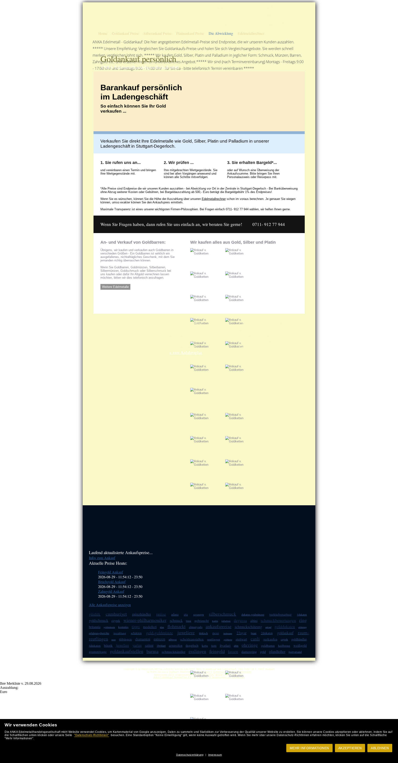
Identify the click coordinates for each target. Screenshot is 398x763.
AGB (171, 674)
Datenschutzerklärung (189, 754)
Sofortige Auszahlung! (228, 8)
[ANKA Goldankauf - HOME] (111, 27)
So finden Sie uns (273, 16)
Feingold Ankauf (110, 572)
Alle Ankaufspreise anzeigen (110, 604)
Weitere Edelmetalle (115, 287)
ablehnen (380, 748)
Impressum (215, 754)
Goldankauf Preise (125, 33)
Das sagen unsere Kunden (230, 16)
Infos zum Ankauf (102, 557)
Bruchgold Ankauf (112, 581)
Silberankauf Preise (157, 33)
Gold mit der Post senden (278, 24)
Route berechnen (273, 8)
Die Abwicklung (221, 33)
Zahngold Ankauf (111, 591)
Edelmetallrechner (251, 33)
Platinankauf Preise (190, 33)
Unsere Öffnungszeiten (228, 24)
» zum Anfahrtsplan (186, 352)
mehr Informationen (309, 748)
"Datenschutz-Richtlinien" (91, 735)
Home (102, 33)
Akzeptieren (350, 748)
